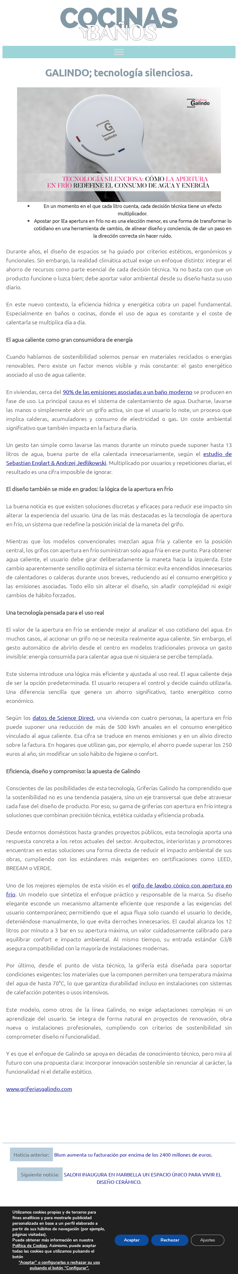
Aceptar (131, 1240)
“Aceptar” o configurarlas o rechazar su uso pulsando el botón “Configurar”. (59, 1265)
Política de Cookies (29, 1246)
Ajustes (207, 1240)
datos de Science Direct (63, 717)
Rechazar (170, 1240)
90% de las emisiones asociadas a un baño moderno (127, 391)
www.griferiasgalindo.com (39, 1088)
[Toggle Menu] (119, 52)
